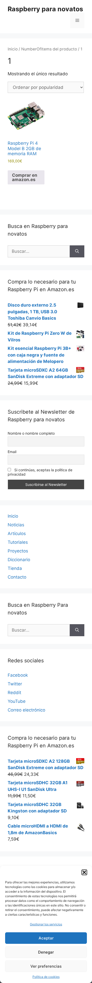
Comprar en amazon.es (24, 177)
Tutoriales (18, 542)
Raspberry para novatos (45, 9)
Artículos (17, 533)
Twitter (15, 683)
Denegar (46, 952)
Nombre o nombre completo (31, 433)
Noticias (16, 524)
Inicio (13, 49)
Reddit (14, 692)
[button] (84, 872)
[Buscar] (77, 251)
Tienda (15, 568)
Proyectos (18, 550)
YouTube (17, 701)
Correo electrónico (26, 710)
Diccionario (19, 559)
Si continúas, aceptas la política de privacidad (40, 472)
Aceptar (46, 938)
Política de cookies (46, 977)
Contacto (17, 577)
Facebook (18, 675)
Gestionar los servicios (46, 924)
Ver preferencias (46, 966)
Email (12, 451)
